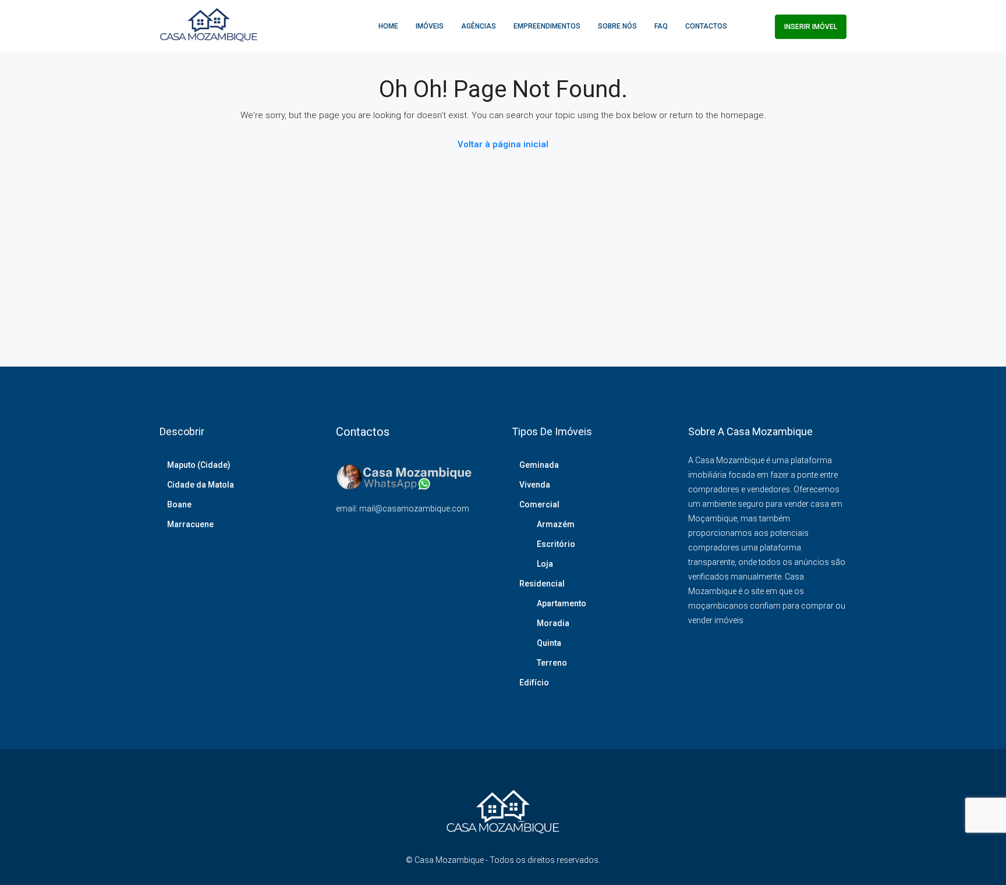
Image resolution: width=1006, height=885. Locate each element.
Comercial (539, 504)
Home (388, 26)
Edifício (534, 682)
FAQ (661, 26)
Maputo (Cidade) (199, 465)
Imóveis (430, 26)
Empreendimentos (546, 26)
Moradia (553, 623)
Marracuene (190, 524)
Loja (545, 563)
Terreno (552, 662)
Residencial (542, 583)
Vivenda (534, 484)
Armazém (556, 524)
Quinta (549, 643)
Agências (478, 26)
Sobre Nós (617, 26)
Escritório (556, 544)
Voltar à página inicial (503, 144)
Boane (179, 504)
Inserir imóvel (810, 27)
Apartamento (561, 603)
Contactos (706, 26)
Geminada (539, 465)
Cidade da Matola (200, 484)
